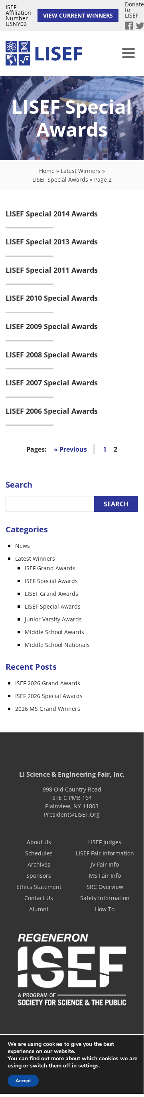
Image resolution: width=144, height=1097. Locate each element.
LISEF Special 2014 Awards (52, 214)
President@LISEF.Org (72, 814)
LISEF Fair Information (105, 853)
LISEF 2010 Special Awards (52, 298)
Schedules (39, 853)
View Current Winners (78, 15)
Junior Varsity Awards (53, 619)
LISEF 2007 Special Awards (52, 383)
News (22, 545)
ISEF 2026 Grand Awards (47, 683)
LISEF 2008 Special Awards (52, 355)
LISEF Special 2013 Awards (52, 242)
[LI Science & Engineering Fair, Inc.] (44, 53)
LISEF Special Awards (60, 179)
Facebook (129, 26)
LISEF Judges (104, 842)
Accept (23, 1080)
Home (47, 171)
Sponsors (38, 875)
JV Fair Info (105, 864)
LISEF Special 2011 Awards (52, 270)
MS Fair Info (105, 875)
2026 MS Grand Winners (47, 708)
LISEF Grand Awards (51, 593)
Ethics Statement (38, 887)
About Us (39, 842)
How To (104, 909)
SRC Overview (105, 887)
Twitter (140, 26)
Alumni (38, 909)
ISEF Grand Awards (50, 568)
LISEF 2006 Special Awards (52, 411)
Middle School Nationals (57, 645)
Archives (39, 864)
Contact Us (38, 898)
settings (88, 1065)
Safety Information (105, 898)
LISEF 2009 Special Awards (52, 326)
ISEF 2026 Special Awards (49, 696)
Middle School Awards (54, 632)
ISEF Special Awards (51, 581)
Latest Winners (81, 171)
